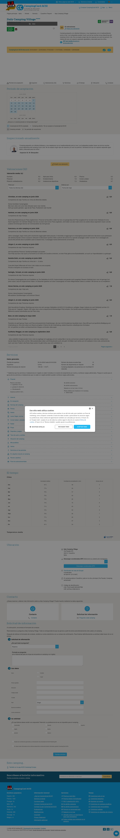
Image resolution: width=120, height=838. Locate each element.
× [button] (92, 408)
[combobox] (90, 408)
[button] (37, 427)
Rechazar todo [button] (63, 427)
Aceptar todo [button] (82, 427)
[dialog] (60, 419)
